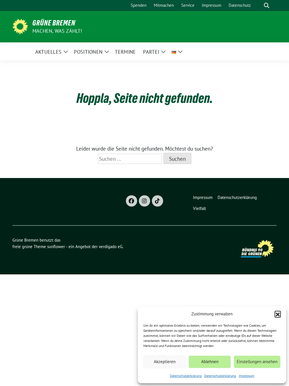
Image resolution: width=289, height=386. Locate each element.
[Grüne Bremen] (20, 26)
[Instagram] (144, 201)
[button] (278, 314)
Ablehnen (209, 361)
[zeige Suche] (266, 5)
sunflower (56, 246)
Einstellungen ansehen (257, 361)
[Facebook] (131, 201)
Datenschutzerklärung (186, 376)
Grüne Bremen (53, 23)
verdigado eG (110, 246)
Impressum (246, 376)
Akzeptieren (165, 361)
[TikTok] (157, 201)
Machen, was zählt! (57, 31)
